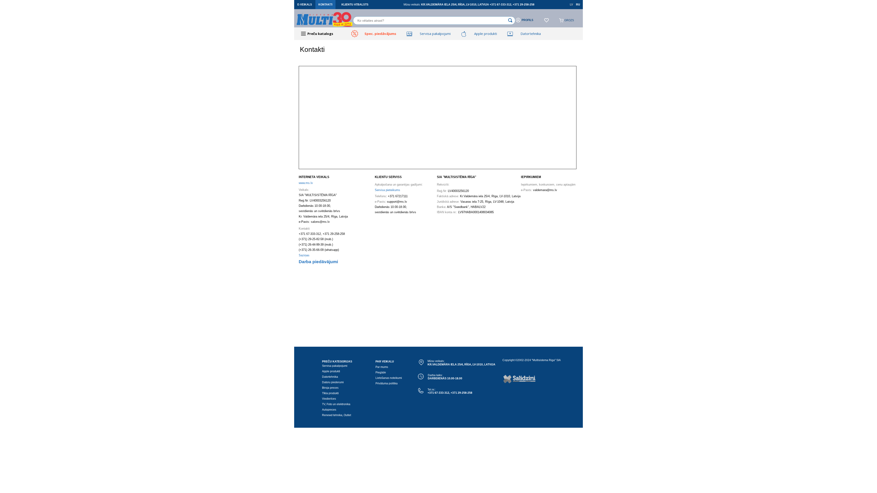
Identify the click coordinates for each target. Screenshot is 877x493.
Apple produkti (331, 371)
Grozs (569, 20)
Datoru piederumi (333, 382)
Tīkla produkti (330, 393)
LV (571, 4)
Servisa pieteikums (387, 190)
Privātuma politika (386, 383)
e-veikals (304, 4)
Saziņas (304, 255)
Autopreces (329, 409)
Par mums (381, 367)
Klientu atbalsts (354, 4)
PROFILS (527, 20)
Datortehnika (330, 376)
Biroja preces (330, 387)
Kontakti (325, 4)
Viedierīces (329, 398)
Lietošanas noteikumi (388, 378)
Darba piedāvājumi (318, 261)
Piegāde (380, 372)
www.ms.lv (306, 183)
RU (578, 4)
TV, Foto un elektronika (336, 404)
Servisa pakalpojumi (334, 365)
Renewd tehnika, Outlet (336, 415)
